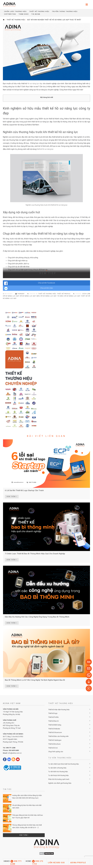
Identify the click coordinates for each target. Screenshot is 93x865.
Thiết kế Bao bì (53, 721)
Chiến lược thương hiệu (15, 11)
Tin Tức (7, 789)
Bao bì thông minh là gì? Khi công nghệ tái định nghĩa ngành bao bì (35, 680)
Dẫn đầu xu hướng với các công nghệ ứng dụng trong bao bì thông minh (37, 617)
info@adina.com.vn (15, 753)
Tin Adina (35, 14)
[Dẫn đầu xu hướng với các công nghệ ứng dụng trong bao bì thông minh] (46, 590)
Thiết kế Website (54, 729)
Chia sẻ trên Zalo (46, 288)
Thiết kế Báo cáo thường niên (58, 736)
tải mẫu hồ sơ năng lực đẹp (68, 296)
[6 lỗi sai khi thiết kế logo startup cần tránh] (46, 463)
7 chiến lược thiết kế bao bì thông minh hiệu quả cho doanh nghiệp (35, 554)
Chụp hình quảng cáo (55, 751)
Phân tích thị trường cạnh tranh (58, 779)
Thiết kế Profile (53, 717)
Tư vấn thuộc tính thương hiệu (58, 775)
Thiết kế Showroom (55, 732)
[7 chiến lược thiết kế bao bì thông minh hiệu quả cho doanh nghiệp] (46, 527)
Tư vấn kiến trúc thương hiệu (58, 771)
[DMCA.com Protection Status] (46, 853)
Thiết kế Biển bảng (54, 725)
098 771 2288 (10, 748)
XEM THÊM (11, 496)
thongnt (21, 294)
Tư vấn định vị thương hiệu (57, 768)
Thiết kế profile (63, 294)
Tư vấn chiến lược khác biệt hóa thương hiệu (63, 764)
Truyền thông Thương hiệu (65, 11)
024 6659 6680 (14, 750)
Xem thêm (23, 835)
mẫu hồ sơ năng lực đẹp (46, 296)
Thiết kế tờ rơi (53, 748)
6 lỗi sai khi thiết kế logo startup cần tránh (24, 490)
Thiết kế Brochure (54, 744)
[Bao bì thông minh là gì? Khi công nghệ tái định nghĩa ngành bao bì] (46, 653)
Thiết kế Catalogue (54, 740)
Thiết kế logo (52, 713)
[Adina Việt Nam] (9, 4)
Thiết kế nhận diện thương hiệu (59, 709)
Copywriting (10, 14)
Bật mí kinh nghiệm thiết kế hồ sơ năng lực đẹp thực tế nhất (54, 20)
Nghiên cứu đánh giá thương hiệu (59, 783)
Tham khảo (24, 14)
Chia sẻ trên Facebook (46, 283)
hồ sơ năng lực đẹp (28, 296)
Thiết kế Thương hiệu (39, 11)
